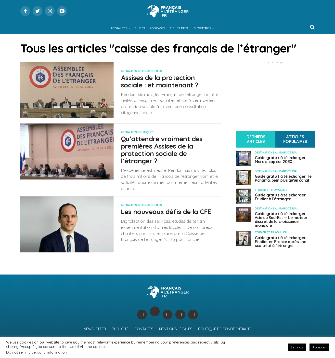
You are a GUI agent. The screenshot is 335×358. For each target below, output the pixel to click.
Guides (139, 28)
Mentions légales (175, 329)
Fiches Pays (179, 28)
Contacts (143, 329)
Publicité (120, 329)
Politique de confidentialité (225, 329)
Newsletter (95, 329)
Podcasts (158, 28)
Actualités (119, 28)
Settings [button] (297, 347)
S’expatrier (202, 28)
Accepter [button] (319, 347)
